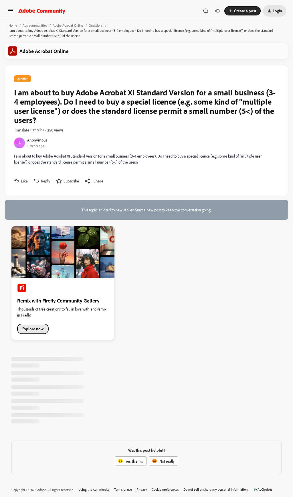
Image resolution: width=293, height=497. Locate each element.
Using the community (94, 489)
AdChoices (265, 489)
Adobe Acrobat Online (68, 25)
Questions (96, 25)
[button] (10, 12)
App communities (35, 25)
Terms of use (123, 489)
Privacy (141, 489)
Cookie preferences (165, 489)
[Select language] (217, 10)
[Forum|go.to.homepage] (42, 10)
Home (13, 25)
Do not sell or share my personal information (215, 489)
